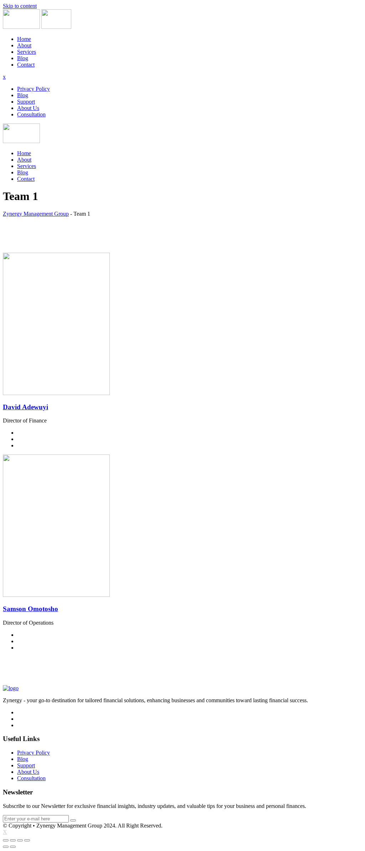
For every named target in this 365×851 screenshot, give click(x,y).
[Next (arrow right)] (13, 847)
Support (26, 102)
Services (26, 52)
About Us (28, 108)
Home (24, 39)
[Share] (13, 840)
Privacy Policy (33, 89)
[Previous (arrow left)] (6, 847)
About (24, 45)
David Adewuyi (25, 407)
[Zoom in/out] (27, 840)
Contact (26, 65)
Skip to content (20, 6)
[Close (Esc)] (6, 840)
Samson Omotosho (30, 609)
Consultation (31, 114)
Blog (22, 58)
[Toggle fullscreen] (20, 840)
